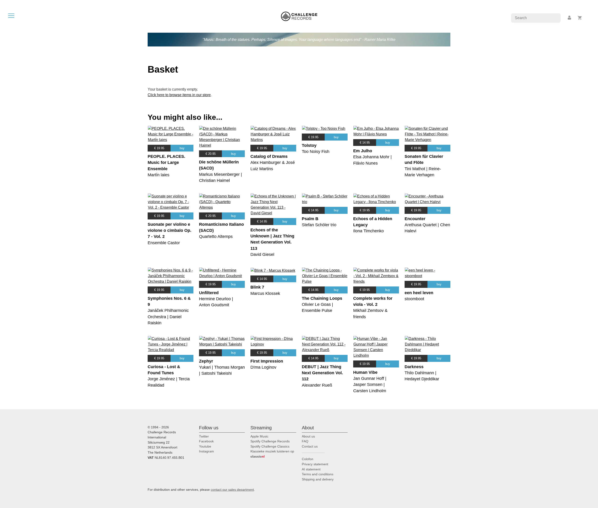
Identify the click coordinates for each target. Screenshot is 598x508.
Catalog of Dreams (269, 156)
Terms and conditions (317, 474)
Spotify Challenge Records (270, 441)
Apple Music (259, 436)
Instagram (206, 451)
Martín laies (158, 175)
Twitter (204, 436)
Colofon (307, 459)
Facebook (206, 441)
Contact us (310, 446)
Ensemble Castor (164, 242)
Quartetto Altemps (216, 236)
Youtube (205, 446)
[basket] (580, 18)
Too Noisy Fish (315, 151)
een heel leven (419, 292)
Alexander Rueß (317, 385)
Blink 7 (257, 287)
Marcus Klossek (265, 293)
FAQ (305, 441)
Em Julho (362, 150)
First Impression (266, 361)
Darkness (414, 366)
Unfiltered (209, 292)
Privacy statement (315, 464)
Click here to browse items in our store (179, 95)
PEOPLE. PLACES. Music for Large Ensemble (166, 162)
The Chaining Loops (322, 298)
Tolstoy (309, 145)
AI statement (311, 469)
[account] (569, 18)
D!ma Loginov (263, 367)
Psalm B (310, 218)
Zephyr (206, 361)
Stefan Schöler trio (319, 224)
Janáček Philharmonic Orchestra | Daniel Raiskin (168, 316)
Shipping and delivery (318, 479)
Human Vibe (365, 372)
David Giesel (262, 254)
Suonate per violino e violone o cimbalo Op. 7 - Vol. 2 (169, 230)
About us (308, 436)
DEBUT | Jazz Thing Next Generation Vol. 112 (322, 372)
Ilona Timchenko (368, 231)
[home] (299, 16)
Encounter (415, 218)
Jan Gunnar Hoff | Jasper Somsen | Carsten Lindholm (369, 384)
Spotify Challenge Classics (269, 446)
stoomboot (414, 298)
